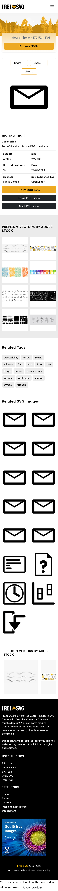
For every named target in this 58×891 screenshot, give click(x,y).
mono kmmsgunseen (14, 455)
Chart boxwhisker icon (43, 600)
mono (18, 371)
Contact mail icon (14, 542)
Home (5, 794)
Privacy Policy (43, 870)
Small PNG (29, 206)
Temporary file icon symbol (14, 600)
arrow (26, 357)
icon (30, 364)
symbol (8, 384)
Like (29, 71)
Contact (6, 802)
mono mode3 (12, 630)
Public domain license (14, 806)
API (10, 870)
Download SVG (29, 190)
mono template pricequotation (43, 571)
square (39, 378)
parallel (8, 378)
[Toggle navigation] (52, 6)
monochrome (34, 371)
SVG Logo (7, 779)
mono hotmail (42, 428)
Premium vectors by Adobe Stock (27, 229)
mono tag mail (42, 515)
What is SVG (9, 767)
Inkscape (7, 763)
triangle (21, 384)
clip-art (8, 364)
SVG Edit (7, 771)
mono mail (11, 515)
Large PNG (29, 198)
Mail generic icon (43, 542)
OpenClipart (38, 181)
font (20, 364)
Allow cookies (33, 887)
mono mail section (44, 484)
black (38, 357)
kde (39, 364)
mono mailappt (13, 486)
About (5, 798)
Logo (7, 371)
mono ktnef (40, 457)
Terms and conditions (24, 870)
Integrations (9, 810)
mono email (11, 428)
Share (17, 62)
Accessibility (11, 357)
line (49, 364)
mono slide (11, 572)
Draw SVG (8, 775)
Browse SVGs (29, 46)
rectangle (24, 378)
